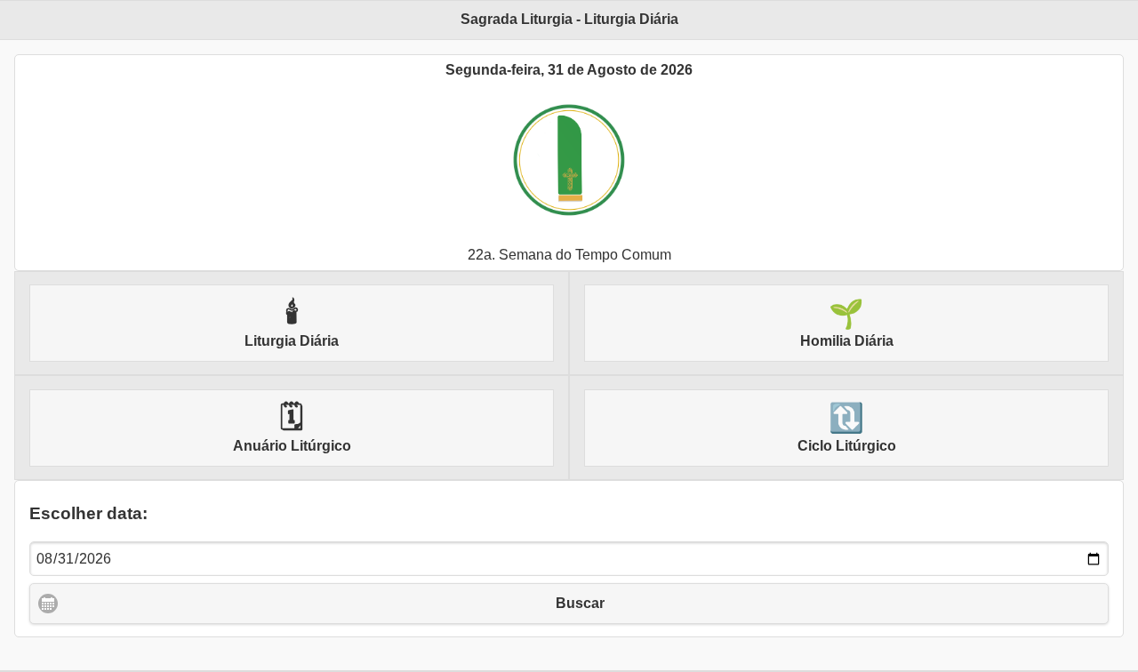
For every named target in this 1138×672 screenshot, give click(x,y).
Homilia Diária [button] (847, 323)
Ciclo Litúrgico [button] (846, 427)
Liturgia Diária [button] (291, 323)
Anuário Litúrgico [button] (292, 427)
